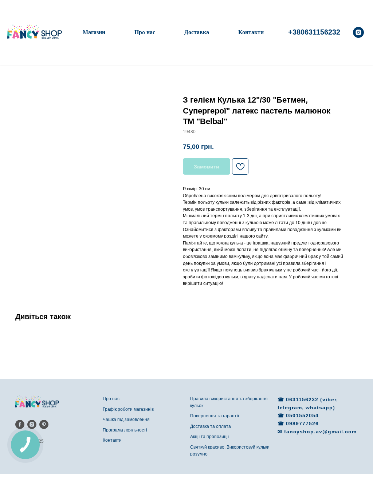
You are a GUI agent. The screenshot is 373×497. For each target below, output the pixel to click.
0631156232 (303, 399)
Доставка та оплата (210, 426)
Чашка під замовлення (126, 419)
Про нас (144, 32)
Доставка (196, 32)
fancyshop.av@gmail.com (320, 431)
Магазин (94, 32)
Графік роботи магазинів (128, 409)
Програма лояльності (125, 430)
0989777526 (302, 423)
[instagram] (358, 32)
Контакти (251, 32)
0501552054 (302, 415)
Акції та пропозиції (209, 436)
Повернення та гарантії (214, 415)
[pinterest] (43, 424)
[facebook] (19, 424)
